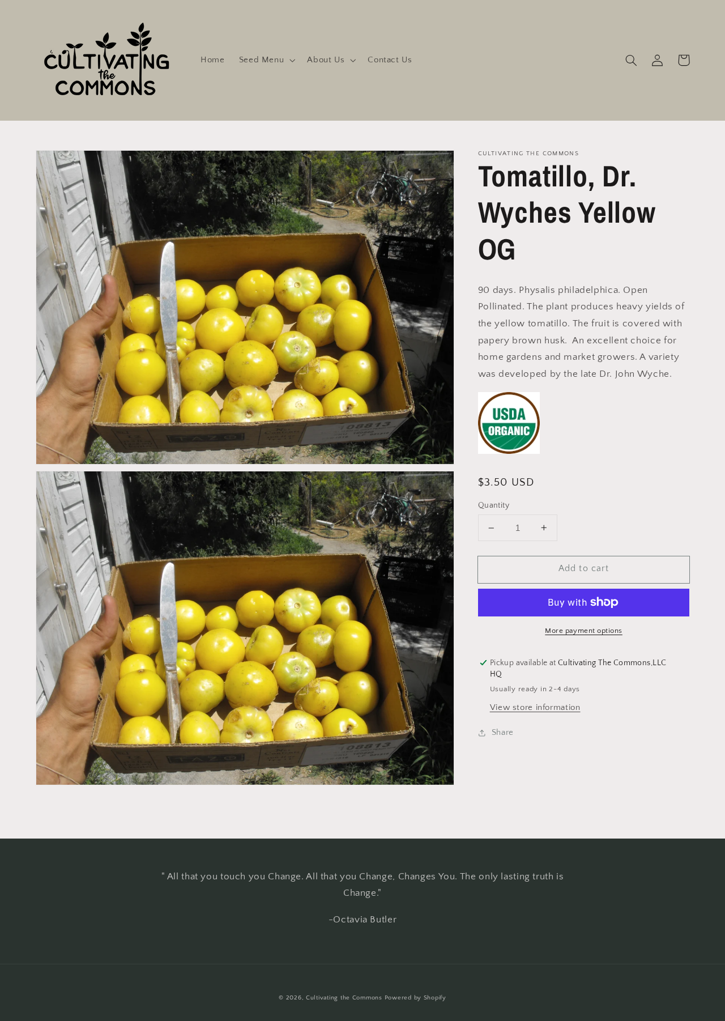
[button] (266, 60)
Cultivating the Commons (344, 997)
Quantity (493, 505)
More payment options (583, 631)
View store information (535, 707)
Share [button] (503, 732)
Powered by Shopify (415, 997)
